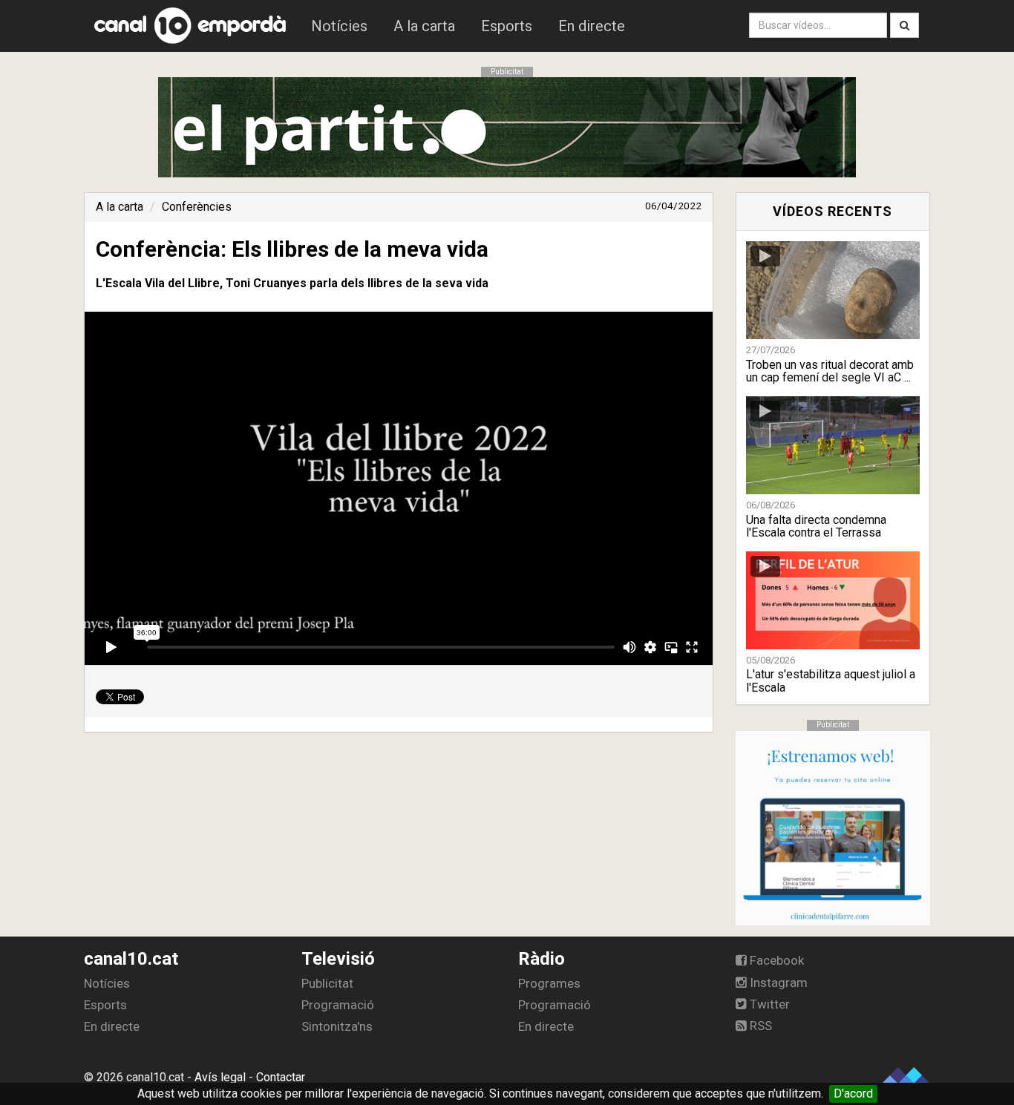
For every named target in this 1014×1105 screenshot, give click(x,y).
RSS (759, 1025)
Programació (337, 1004)
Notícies (339, 26)
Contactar (280, 1077)
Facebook (775, 960)
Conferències (197, 207)
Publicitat (327, 983)
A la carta (424, 26)
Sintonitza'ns (337, 1026)
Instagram (777, 982)
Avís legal (220, 1077)
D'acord (853, 1093)
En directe (591, 26)
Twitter (768, 1004)
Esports (506, 26)
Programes (549, 983)
